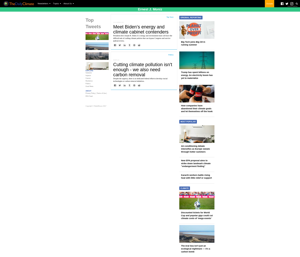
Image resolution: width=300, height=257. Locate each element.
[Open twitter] (286, 3)
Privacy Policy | (91, 93)
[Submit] (297, 3)
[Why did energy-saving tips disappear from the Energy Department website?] (97, 66)
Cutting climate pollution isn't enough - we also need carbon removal (142, 69)
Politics (171, 55)
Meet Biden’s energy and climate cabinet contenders (141, 29)
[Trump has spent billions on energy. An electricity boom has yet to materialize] (196, 60)
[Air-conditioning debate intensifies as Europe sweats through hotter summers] (196, 134)
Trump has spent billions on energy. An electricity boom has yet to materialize (197, 75)
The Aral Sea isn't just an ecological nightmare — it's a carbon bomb (195, 249)
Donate (269, 3)
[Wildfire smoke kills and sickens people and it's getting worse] (97, 56)
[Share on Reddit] (139, 45)
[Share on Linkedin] (124, 45)
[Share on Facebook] (115, 45)
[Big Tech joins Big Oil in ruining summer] (196, 30)
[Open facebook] (282, 3)
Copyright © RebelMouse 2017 (96, 106)
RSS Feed (89, 96)
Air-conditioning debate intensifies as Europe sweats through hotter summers (195, 149)
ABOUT (88, 91)
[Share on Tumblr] (129, 45)
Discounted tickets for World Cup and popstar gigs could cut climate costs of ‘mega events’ (197, 215)
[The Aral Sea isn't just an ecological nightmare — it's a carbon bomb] (97, 46)
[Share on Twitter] (120, 45)
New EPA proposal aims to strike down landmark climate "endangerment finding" (196, 163)
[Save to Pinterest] (134, 45)
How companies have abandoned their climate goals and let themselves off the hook (197, 108)
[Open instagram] (291, 3)
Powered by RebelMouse (292, 6)
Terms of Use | (102, 93)
